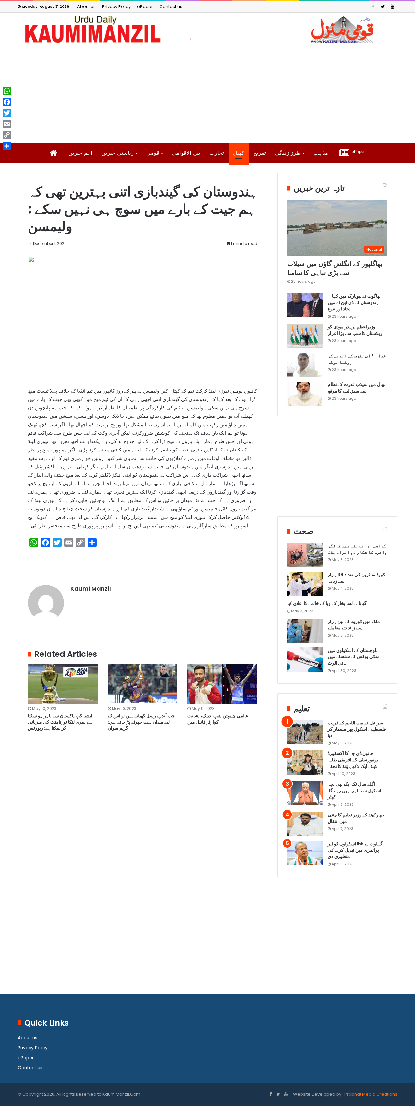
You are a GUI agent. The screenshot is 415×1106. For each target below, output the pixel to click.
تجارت (216, 153)
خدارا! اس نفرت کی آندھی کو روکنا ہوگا (357, 358)
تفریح (259, 153)
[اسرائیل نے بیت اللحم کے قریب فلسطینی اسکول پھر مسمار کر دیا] (305, 732)
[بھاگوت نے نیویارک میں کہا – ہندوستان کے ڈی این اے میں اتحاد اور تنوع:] (305, 305)
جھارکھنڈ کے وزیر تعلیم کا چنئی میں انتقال (356, 818)
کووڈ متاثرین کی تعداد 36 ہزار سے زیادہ (356, 577)
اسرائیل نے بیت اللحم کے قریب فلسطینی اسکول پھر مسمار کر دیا (357, 729)
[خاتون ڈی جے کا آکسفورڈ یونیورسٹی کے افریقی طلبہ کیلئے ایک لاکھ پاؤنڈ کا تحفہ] (305, 762)
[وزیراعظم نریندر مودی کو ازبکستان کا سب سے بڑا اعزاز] (305, 336)
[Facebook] (373, 6)
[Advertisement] (207, 93)
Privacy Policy (116, 7)
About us (86, 7)
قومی (152, 153)
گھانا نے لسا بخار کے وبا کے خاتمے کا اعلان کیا (327, 603)
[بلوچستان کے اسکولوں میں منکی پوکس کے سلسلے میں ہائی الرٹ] (305, 659)
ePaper (145, 7)
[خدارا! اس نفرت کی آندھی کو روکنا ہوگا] (305, 365)
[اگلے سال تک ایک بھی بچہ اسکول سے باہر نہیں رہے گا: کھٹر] (305, 793)
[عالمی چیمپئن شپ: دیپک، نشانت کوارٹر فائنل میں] (222, 684)
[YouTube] (392, 6)
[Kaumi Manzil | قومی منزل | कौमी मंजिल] (207, 29)
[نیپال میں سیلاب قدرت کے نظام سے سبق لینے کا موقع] (305, 394)
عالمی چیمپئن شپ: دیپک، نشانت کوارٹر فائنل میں (217, 719)
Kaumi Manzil (90, 589)
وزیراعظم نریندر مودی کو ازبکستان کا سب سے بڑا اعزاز (356, 330)
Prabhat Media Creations (370, 1094)
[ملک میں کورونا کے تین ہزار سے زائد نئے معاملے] (305, 631)
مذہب (321, 153)
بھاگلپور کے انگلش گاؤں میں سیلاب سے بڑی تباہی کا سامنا (335, 268)
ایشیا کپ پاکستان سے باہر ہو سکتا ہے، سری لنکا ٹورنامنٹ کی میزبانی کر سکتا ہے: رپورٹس (60, 722)
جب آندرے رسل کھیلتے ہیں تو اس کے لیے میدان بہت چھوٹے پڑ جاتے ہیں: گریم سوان (141, 722)
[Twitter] (382, 6)
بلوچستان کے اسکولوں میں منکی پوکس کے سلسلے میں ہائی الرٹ (354, 656)
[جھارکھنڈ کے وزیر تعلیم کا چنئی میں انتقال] (305, 824)
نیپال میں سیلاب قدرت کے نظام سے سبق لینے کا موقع (356, 387)
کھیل (238, 153)
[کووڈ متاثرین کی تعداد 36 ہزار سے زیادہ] (305, 584)
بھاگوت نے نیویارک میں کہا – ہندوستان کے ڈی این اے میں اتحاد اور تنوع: (354, 302)
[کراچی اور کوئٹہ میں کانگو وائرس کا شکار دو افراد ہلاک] (305, 555)
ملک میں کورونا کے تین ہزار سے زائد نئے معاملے (354, 624)
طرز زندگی (288, 153)
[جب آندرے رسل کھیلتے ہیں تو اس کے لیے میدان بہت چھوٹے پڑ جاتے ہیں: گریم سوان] (143, 684)
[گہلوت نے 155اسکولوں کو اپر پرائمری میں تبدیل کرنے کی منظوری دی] (305, 853)
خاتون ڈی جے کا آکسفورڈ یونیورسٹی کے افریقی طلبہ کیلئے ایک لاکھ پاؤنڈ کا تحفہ (353, 759)
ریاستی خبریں (117, 153)
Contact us (171, 7)
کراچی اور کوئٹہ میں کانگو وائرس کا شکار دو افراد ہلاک (357, 548)
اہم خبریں (80, 153)
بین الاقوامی (186, 153)
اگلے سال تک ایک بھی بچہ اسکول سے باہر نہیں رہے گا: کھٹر (354, 790)
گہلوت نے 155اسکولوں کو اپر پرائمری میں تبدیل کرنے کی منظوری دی (355, 850)
